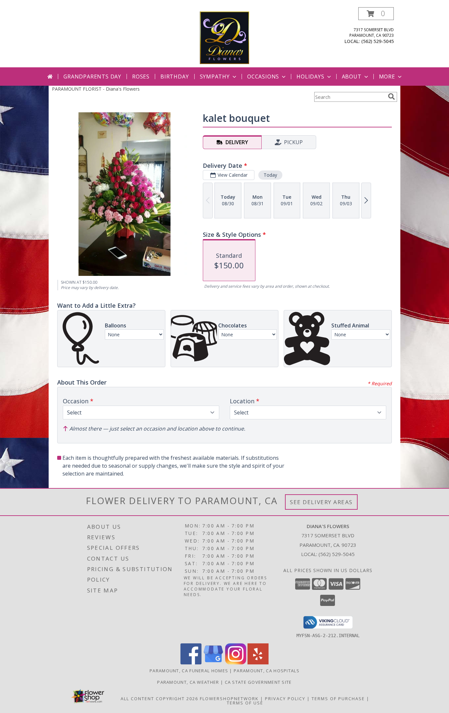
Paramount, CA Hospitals (266, 671)
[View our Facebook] (190, 662)
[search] (391, 96)
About (352, 76)
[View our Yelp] (258, 662)
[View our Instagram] (235, 662)
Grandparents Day (92, 76)
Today (270, 175)
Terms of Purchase (338, 699)
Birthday (174, 76)
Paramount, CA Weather (188, 682)
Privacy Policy (285, 699)
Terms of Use (245, 703)
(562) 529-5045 (377, 41)
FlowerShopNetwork (229, 699)
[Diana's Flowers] (224, 37)
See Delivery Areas (321, 502)
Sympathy (215, 76)
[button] (376, 13)
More (387, 76)
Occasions (263, 76)
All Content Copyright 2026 (159, 699)
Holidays (310, 76)
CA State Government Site (258, 682)
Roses (141, 76)
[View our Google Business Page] (213, 662)
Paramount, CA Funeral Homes (189, 671)
